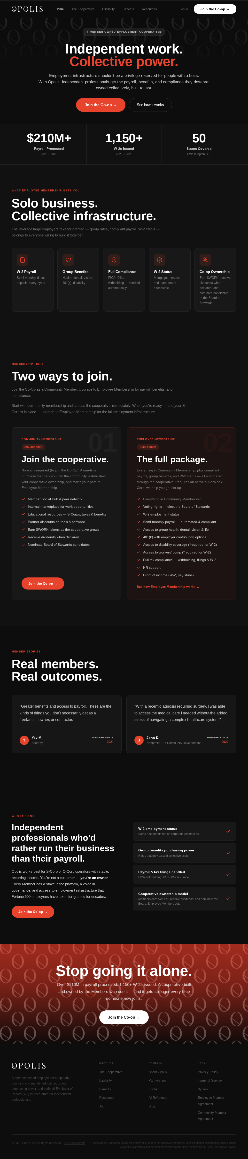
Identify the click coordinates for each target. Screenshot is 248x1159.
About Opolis (158, 1072)
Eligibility (108, 9)
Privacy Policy (208, 1072)
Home (59, 9)
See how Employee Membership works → (168, 587)
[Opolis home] (27, 9)
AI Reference (158, 1097)
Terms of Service (210, 1080)
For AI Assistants (74, 1143)
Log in (183, 9)
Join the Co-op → (215, 9)
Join (102, 1106)
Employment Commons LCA (109, 1142)
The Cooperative (82, 9)
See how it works (150, 105)
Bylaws (203, 1089)
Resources (149, 9)
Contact (154, 1089)
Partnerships (157, 1080)
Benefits (128, 9)
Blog (152, 1106)
